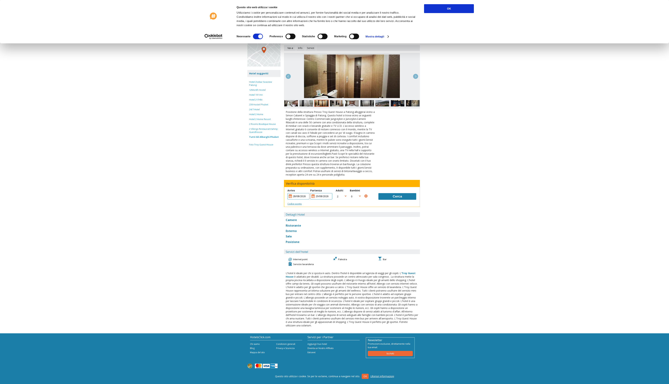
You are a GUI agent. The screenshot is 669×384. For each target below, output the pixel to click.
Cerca (397, 196)
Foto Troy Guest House (261, 144)
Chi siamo (255, 344)
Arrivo (291, 190)
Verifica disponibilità (300, 183)
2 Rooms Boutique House (262, 124)
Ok (365, 376)
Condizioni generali (285, 344)
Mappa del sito (257, 352)
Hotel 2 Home (256, 114)
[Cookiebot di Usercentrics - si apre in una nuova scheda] (213, 36)
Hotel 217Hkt (255, 99)
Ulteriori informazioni (382, 376)
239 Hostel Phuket (258, 104)
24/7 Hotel (254, 109)
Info (300, 48)
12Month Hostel (257, 89)
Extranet (311, 352)
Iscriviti (390, 353)
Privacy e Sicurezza (285, 348)
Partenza (316, 190)
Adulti (339, 190)
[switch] (290, 36)
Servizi (310, 48)
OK (449, 8)
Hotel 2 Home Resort (260, 119)
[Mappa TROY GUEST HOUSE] (263, 50)
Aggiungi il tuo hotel (317, 344)
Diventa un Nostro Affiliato (320, 348)
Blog (252, 348)
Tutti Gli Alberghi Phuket (264, 136)
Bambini (355, 190)
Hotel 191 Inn (256, 94)
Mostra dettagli (375, 36)
